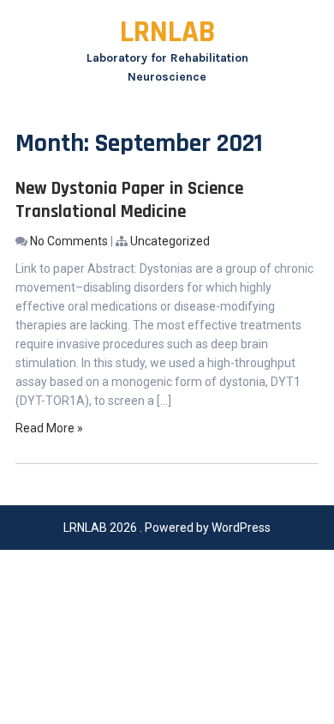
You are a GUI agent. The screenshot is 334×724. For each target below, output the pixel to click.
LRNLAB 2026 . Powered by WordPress (167, 527)
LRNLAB (167, 32)
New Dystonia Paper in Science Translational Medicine (129, 200)
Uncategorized (170, 241)
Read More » (49, 428)
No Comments (69, 241)
